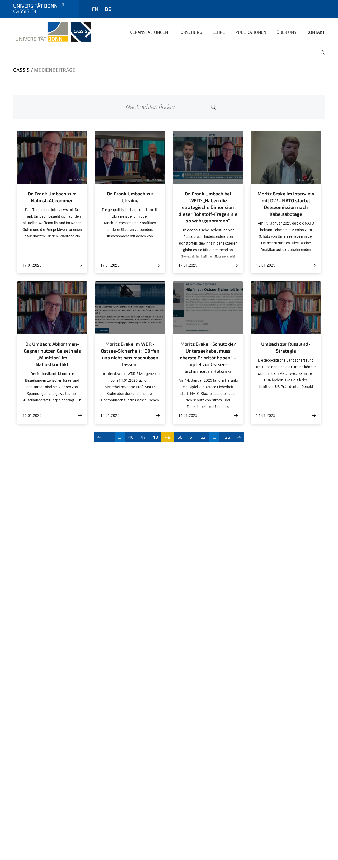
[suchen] (320, 56)
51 (192, 437)
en (95, 9)
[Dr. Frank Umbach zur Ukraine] (158, 265)
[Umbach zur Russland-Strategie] (314, 415)
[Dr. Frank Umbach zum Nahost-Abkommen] (80, 265)
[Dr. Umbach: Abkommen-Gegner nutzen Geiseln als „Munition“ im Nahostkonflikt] (80, 415)
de (108, 9)
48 (155, 437)
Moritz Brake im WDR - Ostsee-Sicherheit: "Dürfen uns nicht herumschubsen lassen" (130, 354)
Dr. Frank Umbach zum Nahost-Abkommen (52, 197)
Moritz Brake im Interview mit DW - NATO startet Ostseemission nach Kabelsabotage (285, 204)
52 (203, 437)
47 (143, 437)
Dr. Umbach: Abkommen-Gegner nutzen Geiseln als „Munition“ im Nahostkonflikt (52, 354)
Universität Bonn (35, 6)
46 (131, 437)
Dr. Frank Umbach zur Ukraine (130, 197)
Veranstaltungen (149, 32)
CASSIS (21, 70)
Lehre (219, 32)
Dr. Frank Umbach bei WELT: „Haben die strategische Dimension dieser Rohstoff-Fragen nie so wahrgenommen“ (208, 207)
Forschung (190, 32)
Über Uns (286, 32)
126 (226, 437)
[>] (239, 437)
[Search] (213, 107)
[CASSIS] (52, 32)
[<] (99, 437)
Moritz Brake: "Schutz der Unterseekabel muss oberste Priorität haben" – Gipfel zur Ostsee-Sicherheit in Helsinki (208, 357)
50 (179, 437)
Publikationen (250, 32)
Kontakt (316, 32)
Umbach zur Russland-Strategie (286, 347)
